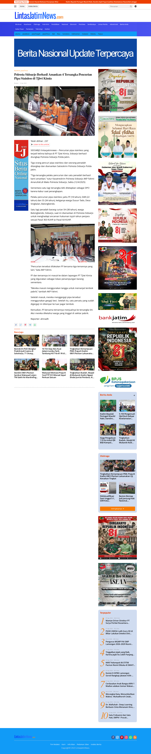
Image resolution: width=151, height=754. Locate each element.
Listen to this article (41, 144)
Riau (58, 34)
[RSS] (135, 737)
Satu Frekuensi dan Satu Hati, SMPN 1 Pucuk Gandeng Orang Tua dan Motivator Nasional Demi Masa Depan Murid (120, 716)
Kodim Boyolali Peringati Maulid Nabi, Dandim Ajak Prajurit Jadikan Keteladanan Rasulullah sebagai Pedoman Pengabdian (79, 2)
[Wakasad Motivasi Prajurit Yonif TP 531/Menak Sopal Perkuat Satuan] (54, 364)
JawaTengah (36, 34)
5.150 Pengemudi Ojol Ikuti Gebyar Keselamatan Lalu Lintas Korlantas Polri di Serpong (127, 416)
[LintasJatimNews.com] (39, 15)
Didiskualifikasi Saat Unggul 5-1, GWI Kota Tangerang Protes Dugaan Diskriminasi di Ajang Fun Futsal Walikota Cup (108, 498)
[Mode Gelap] (135, 6)
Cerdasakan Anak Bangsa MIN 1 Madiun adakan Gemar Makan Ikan (120, 684)
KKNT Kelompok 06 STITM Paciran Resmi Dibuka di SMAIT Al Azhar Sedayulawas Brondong (120, 663)
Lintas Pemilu (103, 24)
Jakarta (17, 34)
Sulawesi (85, 34)
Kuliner (47, 29)
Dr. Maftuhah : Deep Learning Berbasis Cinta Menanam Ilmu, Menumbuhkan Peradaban (119, 705)
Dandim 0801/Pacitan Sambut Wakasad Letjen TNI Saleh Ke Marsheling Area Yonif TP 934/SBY (25, 375)
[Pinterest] (122, 737)
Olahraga (37, 24)
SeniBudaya (92, 24)
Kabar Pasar (19, 29)
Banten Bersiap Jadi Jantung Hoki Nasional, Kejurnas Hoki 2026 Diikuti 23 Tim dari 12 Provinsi (127, 498)
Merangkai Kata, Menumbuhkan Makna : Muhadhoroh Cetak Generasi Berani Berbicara (120, 695)
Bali (53, 34)
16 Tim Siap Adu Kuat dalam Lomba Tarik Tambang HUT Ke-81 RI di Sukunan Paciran (53, 351)
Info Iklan (71, 744)
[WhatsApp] (130, 737)
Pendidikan (55, 24)
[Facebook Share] (16, 325)
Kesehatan (27, 24)
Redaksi (16, 83)
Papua (100, 34)
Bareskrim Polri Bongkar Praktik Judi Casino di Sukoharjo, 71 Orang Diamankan (25, 351)
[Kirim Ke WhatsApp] (35, 325)
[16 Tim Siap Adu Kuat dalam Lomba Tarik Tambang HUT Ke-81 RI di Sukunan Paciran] (54, 340)
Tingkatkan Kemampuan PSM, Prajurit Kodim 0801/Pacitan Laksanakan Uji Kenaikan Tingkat (81, 351)
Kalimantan (76, 34)
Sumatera (66, 34)
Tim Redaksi (55, 744)
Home (22, 6)
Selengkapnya (116, 509)
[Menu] (15, 6)
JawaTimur (46, 34)
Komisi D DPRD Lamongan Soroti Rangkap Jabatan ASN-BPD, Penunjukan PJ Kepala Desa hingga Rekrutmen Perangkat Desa (120, 674)
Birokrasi (18, 24)
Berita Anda (124, 24)
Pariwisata (29, 29)
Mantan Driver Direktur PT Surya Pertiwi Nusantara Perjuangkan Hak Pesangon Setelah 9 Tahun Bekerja (118, 621)
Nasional (65, 24)
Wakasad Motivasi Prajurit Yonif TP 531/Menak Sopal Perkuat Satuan (54, 375)
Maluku (93, 34)
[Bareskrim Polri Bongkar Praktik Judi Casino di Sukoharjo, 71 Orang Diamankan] (26, 340)
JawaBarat (26, 34)
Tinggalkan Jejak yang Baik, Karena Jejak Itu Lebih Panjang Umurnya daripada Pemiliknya (119, 653)
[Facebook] (113, 737)
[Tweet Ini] (20, 325)
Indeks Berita (33, 6)
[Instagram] (126, 737)
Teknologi (39, 29)
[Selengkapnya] (134, 395)
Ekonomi (73, 24)
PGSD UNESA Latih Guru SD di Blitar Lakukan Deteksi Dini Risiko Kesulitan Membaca (119, 632)
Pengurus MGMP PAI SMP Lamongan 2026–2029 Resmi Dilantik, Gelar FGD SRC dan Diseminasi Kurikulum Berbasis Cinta (120, 642)
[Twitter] (117, 737)
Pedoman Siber (83, 744)
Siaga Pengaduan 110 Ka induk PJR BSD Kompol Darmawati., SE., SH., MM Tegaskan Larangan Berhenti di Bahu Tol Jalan (108, 440)
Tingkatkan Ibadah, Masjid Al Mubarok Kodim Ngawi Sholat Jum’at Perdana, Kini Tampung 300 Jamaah (82, 375)
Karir (64, 744)
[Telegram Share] (30, 325)
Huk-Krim (45, 24)
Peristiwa (82, 24)
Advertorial (114, 24)
